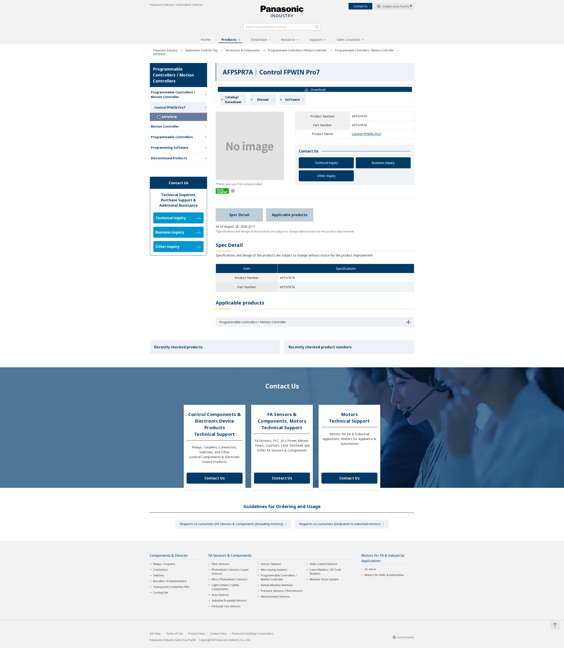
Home (205, 39)
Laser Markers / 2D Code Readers (325, 572)
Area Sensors (220, 595)
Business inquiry (383, 163)
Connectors (160, 570)
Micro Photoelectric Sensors (229, 579)
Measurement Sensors (275, 596)
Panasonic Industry (165, 50)
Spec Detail (239, 214)
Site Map (155, 633)
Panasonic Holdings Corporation (252, 633)
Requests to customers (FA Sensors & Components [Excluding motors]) (231, 524)
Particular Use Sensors (226, 606)
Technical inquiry (326, 163)
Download (259, 39)
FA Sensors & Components (243, 50)
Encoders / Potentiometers (170, 581)
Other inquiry (326, 176)
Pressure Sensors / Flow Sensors (282, 591)
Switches (158, 575)
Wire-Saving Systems (274, 570)
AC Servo (370, 569)
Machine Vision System (324, 579)
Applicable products (289, 214)
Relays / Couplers (164, 564)
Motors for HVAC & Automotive (384, 575)
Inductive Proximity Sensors (229, 600)
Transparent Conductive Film (171, 587)
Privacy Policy (196, 633)
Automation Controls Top (202, 50)
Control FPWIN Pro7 (366, 134)
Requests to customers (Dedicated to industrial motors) (339, 524)
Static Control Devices (323, 564)
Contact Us (360, 6)
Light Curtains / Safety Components (225, 587)
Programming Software (169, 147)
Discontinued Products (169, 158)
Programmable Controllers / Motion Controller (297, 50)
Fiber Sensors (220, 564)
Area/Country (405, 637)
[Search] (317, 27)
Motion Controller (165, 126)
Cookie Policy (218, 633)
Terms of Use (174, 633)
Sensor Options (271, 564)
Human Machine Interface (277, 585)
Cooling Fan (160, 592)
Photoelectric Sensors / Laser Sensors (230, 572)
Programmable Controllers (172, 137)
